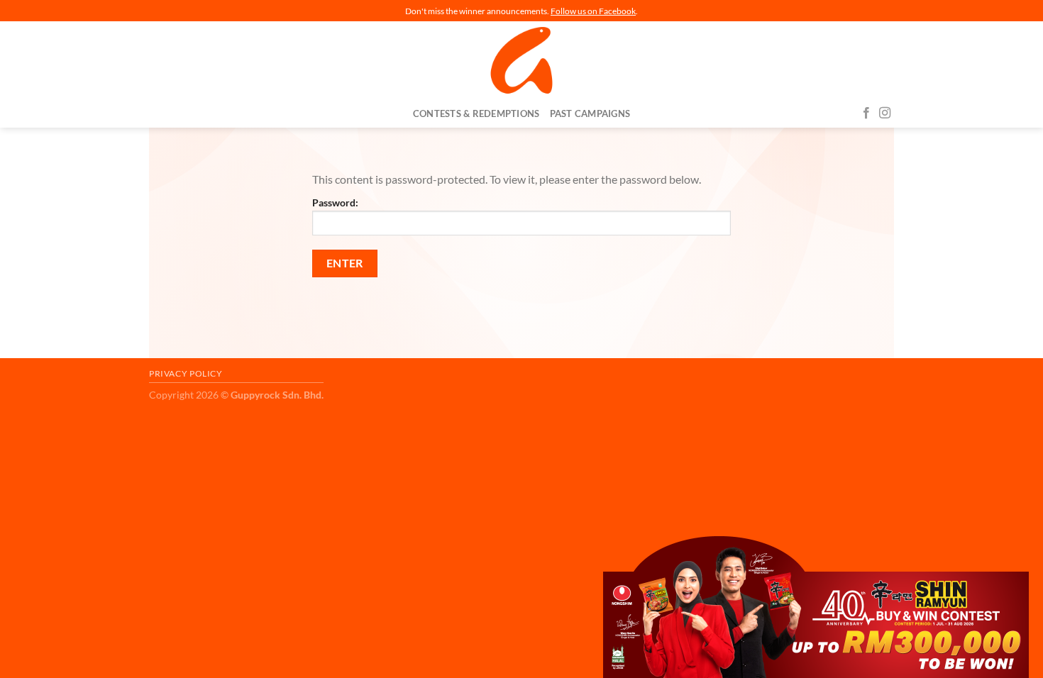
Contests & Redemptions (476, 113)
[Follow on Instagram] (884, 113)
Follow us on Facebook (593, 11)
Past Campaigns (590, 113)
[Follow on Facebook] (866, 113)
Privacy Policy (186, 373)
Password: (335, 202)
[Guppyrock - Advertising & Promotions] (521, 60)
